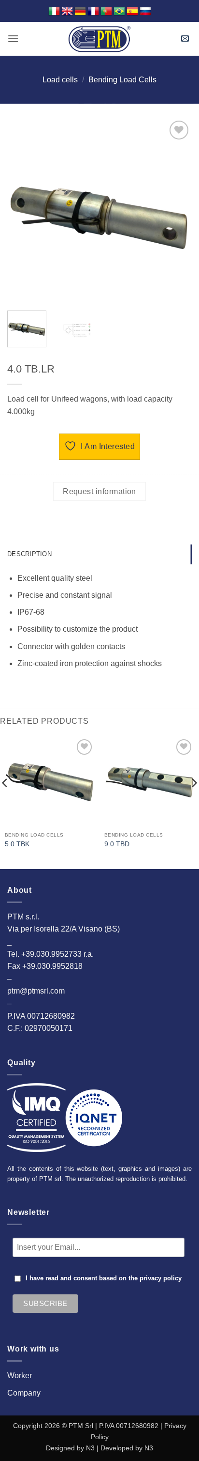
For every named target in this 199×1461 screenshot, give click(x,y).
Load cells (60, 80)
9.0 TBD (116, 844)
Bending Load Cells (122, 80)
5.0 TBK (17, 844)
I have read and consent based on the (104, 1278)
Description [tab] (29, 554)
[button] (13, 38)
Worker (19, 1375)
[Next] (176, 210)
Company (24, 1393)
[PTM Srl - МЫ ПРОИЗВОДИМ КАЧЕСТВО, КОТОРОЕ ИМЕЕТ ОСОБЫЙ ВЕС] (99, 39)
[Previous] (23, 210)
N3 (90, 1448)
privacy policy (161, 1278)
